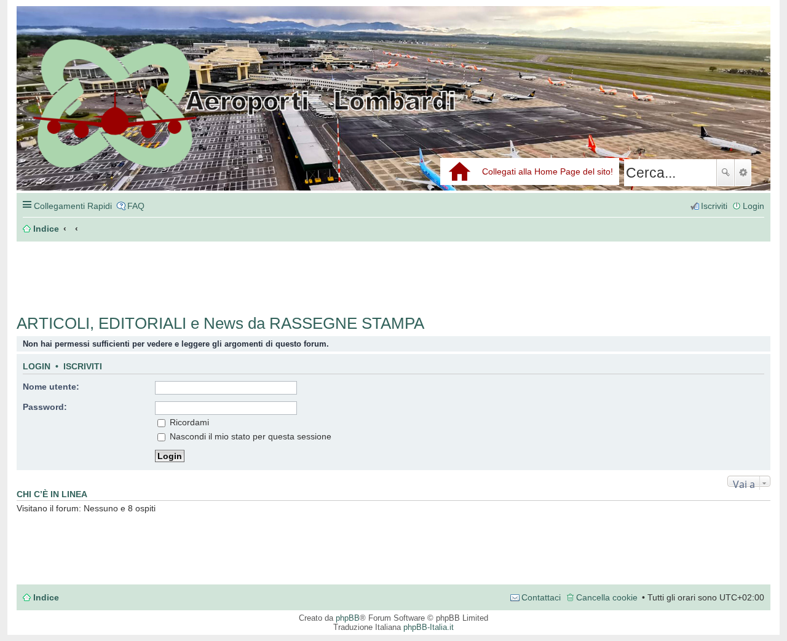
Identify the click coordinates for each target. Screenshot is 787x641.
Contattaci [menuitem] (541, 597)
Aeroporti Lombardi (393, 112)
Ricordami (188, 422)
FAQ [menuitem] (135, 206)
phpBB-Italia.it (428, 627)
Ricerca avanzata (743, 172)
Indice (46, 597)
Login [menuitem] (753, 206)
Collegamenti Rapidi (73, 206)
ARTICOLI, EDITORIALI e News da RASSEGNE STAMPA (220, 323)
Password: (45, 407)
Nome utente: (51, 386)
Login (36, 366)
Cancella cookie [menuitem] (607, 597)
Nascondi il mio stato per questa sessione (249, 436)
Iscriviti (82, 366)
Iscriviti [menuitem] (714, 206)
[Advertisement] (201, 271)
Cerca (725, 172)
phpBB (348, 618)
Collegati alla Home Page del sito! (547, 171)
